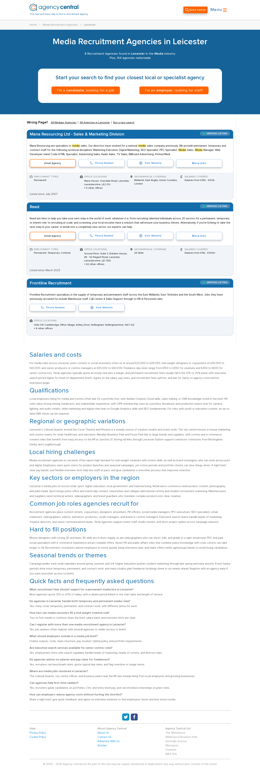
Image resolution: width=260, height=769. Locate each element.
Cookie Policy (38, 737)
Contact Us (104, 737)
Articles (102, 745)
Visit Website (153, 163)
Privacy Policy (38, 732)
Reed (34, 207)
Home (33, 24)
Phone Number (104, 163)
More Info (199, 163)
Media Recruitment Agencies (60, 24)
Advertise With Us (108, 741)
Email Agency (52, 163)
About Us (103, 732)
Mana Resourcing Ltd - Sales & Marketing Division (77, 134)
